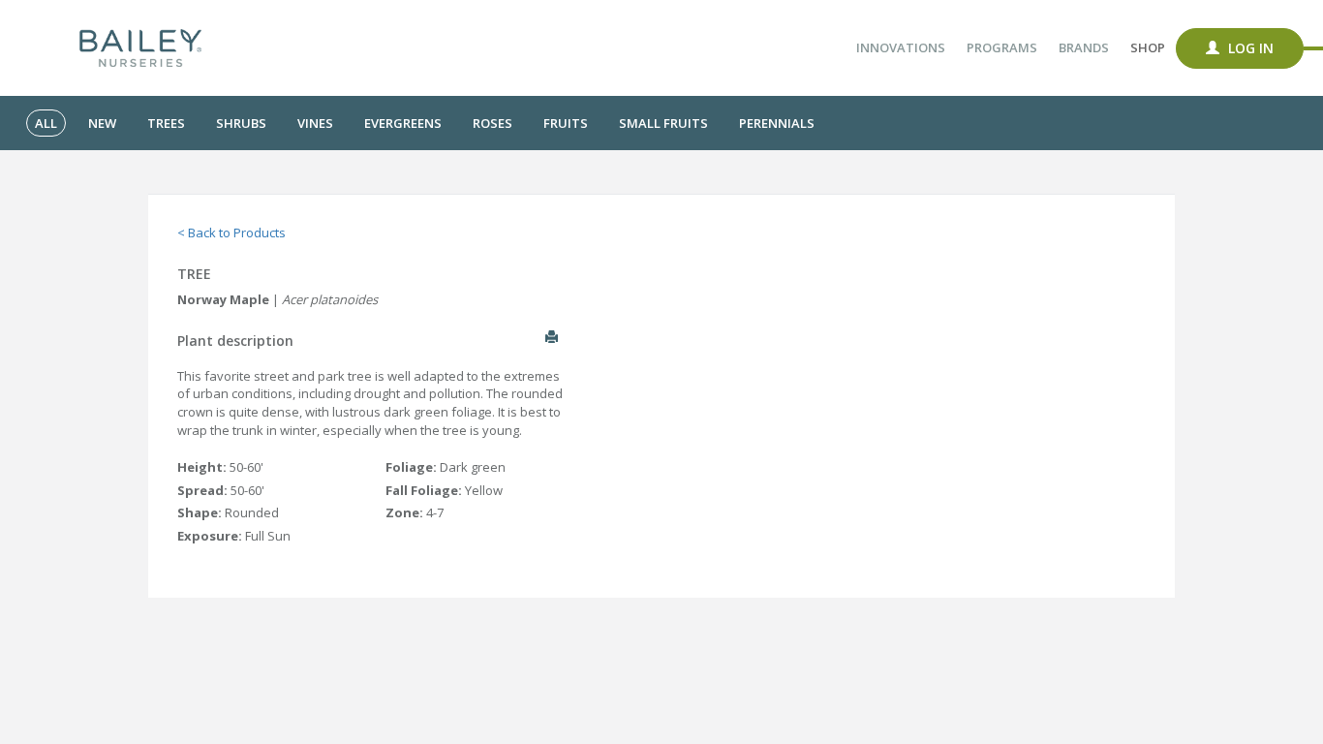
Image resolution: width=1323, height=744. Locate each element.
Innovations (900, 47)
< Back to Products (231, 232)
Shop (1147, 47)
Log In (1249, 48)
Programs (1002, 47)
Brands (1084, 47)
